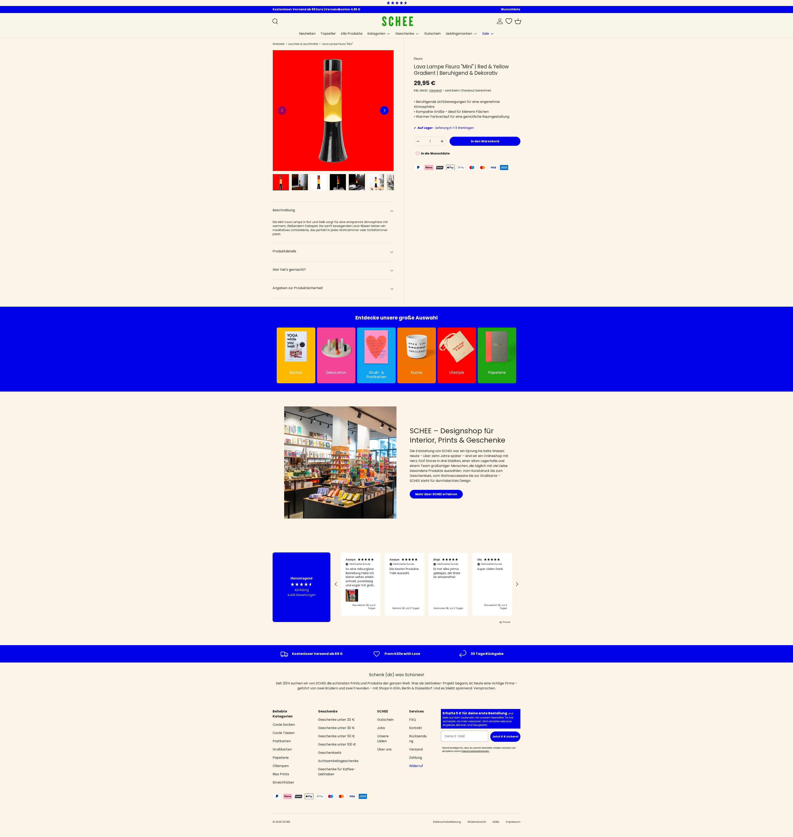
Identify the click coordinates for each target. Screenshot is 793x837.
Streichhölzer (283, 782)
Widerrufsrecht (477, 822)
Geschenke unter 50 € (336, 736)
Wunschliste (510, 9)
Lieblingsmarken (459, 33)
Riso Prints (281, 774)
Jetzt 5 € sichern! (505, 737)
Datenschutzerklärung (447, 822)
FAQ (412, 719)
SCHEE (286, 822)
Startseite (278, 44)
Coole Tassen (283, 732)
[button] (517, 21)
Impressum (513, 822)
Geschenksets (329, 752)
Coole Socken (284, 724)
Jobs (381, 727)
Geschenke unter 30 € (336, 727)
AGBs (496, 822)
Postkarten (282, 741)
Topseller (328, 33)
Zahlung (415, 757)
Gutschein (432, 33)
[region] (426, 584)
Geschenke (404, 33)
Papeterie (281, 757)
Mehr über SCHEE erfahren (436, 494)
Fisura (418, 59)
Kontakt (415, 727)
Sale (485, 33)
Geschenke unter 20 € (336, 719)
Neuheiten (307, 33)
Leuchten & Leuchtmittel (303, 44)
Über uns (384, 749)
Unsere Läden (383, 738)
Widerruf (416, 765)
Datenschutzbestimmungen (475, 751)
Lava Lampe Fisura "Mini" (337, 44)
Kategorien (376, 33)
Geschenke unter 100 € (337, 744)
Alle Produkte (351, 33)
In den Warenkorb (485, 141)
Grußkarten (282, 749)
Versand (435, 90)
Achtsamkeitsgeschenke (338, 761)
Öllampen (281, 765)
